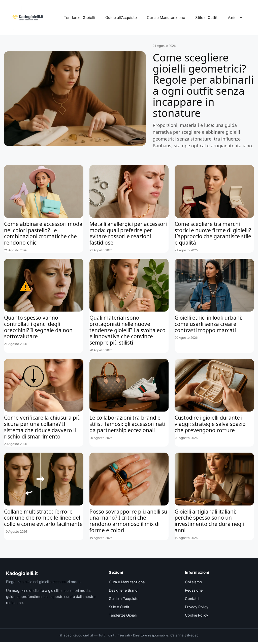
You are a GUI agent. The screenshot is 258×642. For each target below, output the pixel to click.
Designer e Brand (123, 590)
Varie (232, 17)
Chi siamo (193, 582)
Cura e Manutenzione (166, 17)
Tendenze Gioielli (79, 17)
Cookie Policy (196, 615)
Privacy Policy (196, 607)
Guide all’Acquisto (121, 17)
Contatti (192, 598)
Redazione (194, 590)
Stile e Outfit (206, 17)
